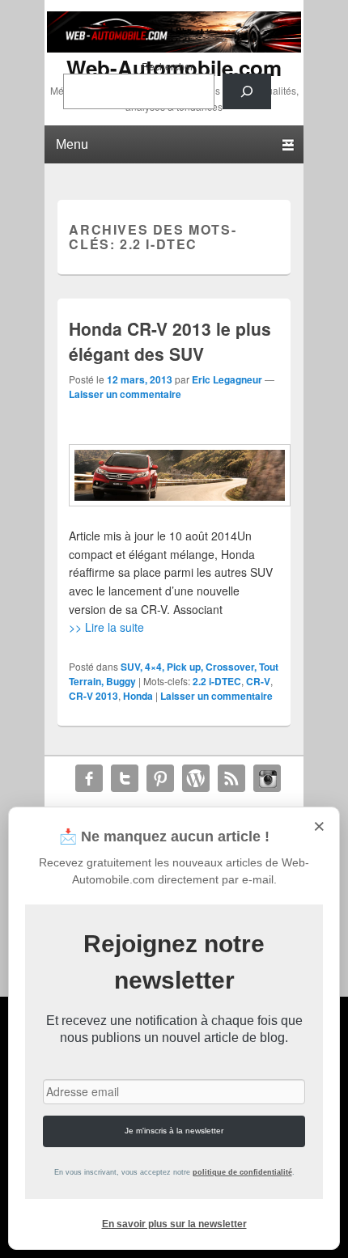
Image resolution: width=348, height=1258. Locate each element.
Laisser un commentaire (125, 394)
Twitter (124, 778)
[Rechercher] (247, 91)
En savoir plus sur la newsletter (174, 1224)
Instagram (267, 778)
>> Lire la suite (106, 627)
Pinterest (160, 778)
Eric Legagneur (227, 379)
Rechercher (167, 66)
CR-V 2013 (93, 695)
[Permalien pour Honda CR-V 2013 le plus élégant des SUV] (173, 475)
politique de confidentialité (242, 1172)
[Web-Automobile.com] (174, 48)
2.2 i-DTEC (217, 681)
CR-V (258, 681)
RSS (231, 778)
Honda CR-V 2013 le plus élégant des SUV (170, 341)
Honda (138, 695)
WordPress (196, 778)
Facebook (89, 778)
